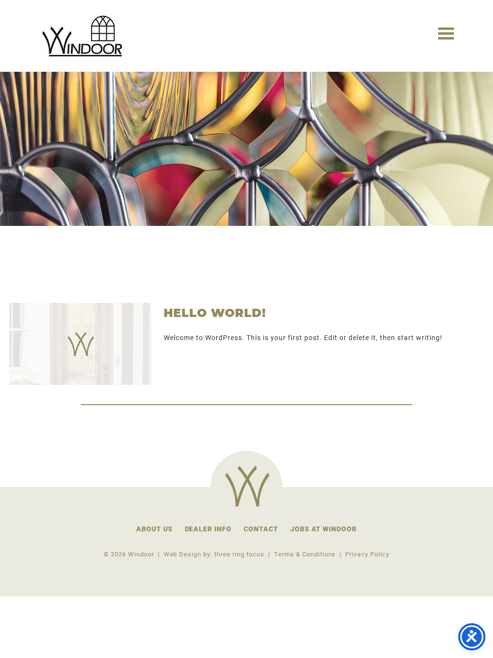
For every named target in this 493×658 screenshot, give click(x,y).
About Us (154, 528)
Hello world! (215, 314)
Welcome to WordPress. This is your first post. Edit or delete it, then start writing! (303, 337)
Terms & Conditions (305, 554)
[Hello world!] (81, 344)
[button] (446, 32)
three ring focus (239, 554)
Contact (261, 528)
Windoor (84, 36)
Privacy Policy (367, 554)
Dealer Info (208, 528)
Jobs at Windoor (323, 528)
